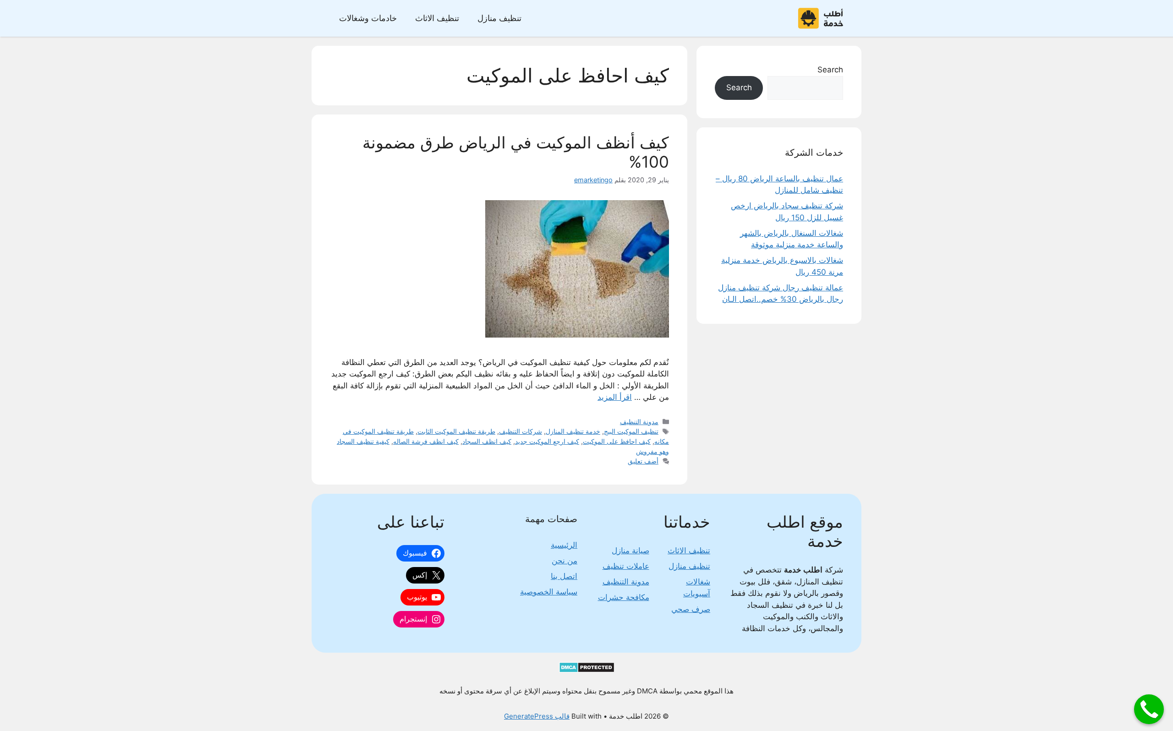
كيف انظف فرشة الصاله (426, 441)
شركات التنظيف (520, 431)
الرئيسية (564, 545)
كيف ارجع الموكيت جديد (547, 441)
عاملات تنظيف (626, 566)
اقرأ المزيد (614, 397)
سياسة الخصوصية (548, 591)
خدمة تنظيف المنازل (573, 431)
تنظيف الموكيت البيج (631, 431)
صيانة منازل (630, 550)
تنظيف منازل (499, 18)
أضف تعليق (643, 461)
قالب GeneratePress (537, 716)
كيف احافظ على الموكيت (617, 441)
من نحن (564, 560)
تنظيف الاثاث (437, 18)
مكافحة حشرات (623, 597)
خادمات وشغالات (368, 18)
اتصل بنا (564, 576)
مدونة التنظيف (639, 422)
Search (830, 69)
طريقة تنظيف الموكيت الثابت (456, 431)
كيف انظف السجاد (486, 441)
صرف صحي (690, 609)
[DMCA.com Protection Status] (586, 670)
